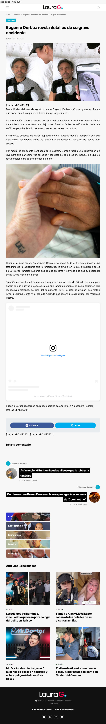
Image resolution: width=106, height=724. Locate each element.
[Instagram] (56, 717)
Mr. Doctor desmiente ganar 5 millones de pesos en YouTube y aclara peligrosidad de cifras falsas (26, 673)
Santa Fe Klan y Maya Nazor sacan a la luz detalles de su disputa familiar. (74, 617)
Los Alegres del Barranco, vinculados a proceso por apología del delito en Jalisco (28, 617)
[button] (7, 7)
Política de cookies (64, 709)
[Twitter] (50, 717)
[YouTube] (62, 717)
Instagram (54, 150)
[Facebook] (44, 717)
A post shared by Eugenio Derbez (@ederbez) (53, 396)
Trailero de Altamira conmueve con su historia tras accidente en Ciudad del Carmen (77, 672)
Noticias (17, 15)
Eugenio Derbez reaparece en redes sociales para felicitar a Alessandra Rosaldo (49, 406)
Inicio (8, 15)
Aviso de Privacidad (42, 709)
